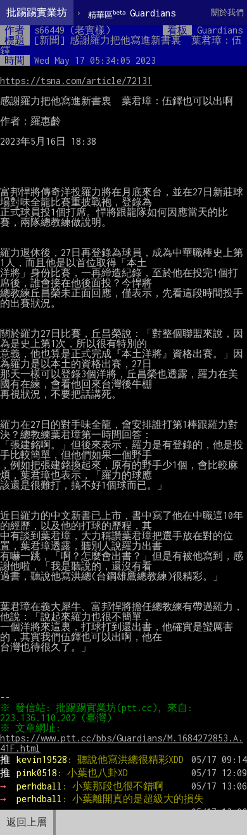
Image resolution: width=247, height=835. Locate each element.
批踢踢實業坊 (36, 12)
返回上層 (26, 822)
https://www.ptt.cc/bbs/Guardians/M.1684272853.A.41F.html (121, 743)
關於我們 (227, 12)
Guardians (131, 14)
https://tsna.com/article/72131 (76, 80)
